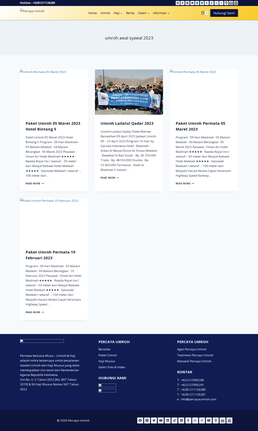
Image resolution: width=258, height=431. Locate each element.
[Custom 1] (216, 420)
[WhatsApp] (216, 3)
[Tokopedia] (236, 3)
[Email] (209, 420)
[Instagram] (187, 3)
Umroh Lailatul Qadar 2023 (127, 123)
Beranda (104, 349)
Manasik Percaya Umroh (194, 361)
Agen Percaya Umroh (191, 349)
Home (92, 13)
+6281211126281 (193, 394)
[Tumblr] (207, 3)
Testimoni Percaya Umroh (195, 355)
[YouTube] (192, 3)
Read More (35, 183)
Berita (130, 13)
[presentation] (54, 92)
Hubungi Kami (224, 13)
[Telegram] (221, 3)
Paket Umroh (107, 355)
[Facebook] (178, 3)
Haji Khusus (106, 361)
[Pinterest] (197, 3)
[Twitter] (182, 3)
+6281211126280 (44, 3)
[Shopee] (231, 3)
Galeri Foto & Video (111, 367)
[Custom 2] (223, 420)
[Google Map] (226, 3)
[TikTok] (212, 3)
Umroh (105, 13)
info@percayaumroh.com (198, 399)
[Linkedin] (202, 3)
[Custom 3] (229, 420)
